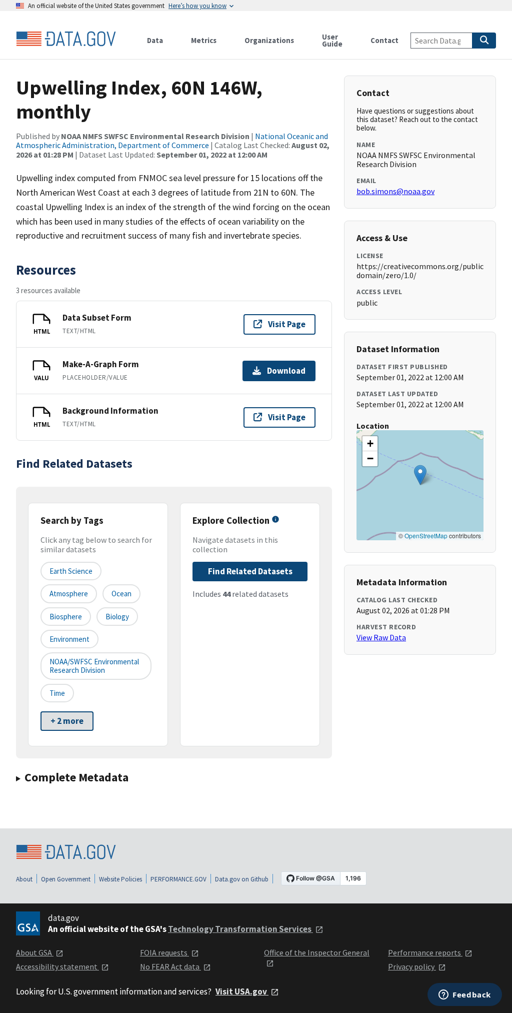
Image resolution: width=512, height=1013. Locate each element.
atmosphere (69, 593)
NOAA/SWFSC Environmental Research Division (94, 666)
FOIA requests (164, 952)
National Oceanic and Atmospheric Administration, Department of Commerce (172, 140)
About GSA (35, 952)
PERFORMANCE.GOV (178, 879)
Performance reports (425, 952)
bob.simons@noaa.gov (395, 191)
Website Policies (120, 879)
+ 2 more (67, 720)
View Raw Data (381, 637)
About (24, 879)
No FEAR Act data (170, 966)
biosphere (66, 616)
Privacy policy (412, 966)
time (57, 693)
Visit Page (287, 324)
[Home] (66, 39)
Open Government (65, 879)
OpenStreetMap (426, 535)
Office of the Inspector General (317, 952)
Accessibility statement (57, 966)
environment (70, 639)
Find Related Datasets (250, 571)
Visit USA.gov (242, 991)
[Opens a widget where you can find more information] (465, 995)
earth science (71, 571)
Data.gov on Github (241, 879)
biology (117, 616)
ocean (122, 593)
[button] (420, 475)
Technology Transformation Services (240, 928)
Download (286, 370)
